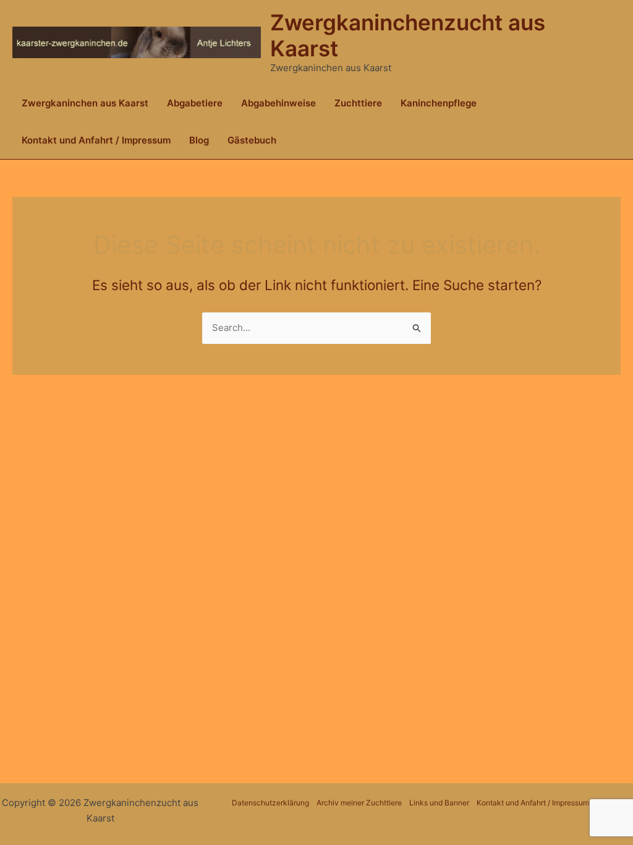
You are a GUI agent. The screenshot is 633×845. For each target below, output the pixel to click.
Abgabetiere (195, 103)
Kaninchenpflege (439, 103)
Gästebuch (251, 140)
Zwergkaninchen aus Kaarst (85, 103)
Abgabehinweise (278, 103)
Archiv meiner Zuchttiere (359, 802)
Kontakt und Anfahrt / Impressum (96, 140)
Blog (199, 140)
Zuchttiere (358, 103)
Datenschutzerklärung (270, 802)
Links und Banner (439, 802)
